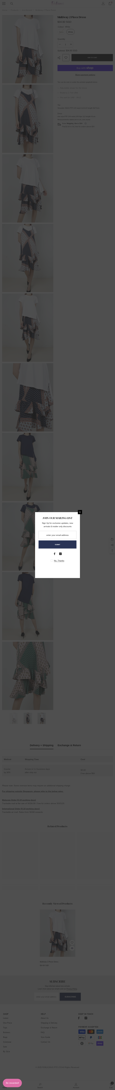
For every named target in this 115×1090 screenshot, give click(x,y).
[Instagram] (60, 554)
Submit (57, 544)
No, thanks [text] (59, 561)
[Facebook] (55, 554)
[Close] (80, 512)
